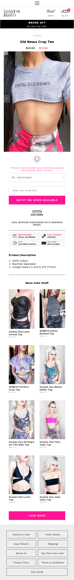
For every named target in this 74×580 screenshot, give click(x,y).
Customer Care (21, 534)
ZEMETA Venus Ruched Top (49, 332)
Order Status (52, 534)
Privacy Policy (21, 562)
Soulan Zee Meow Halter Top (51, 388)
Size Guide (37, 571)
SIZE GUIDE (37, 215)
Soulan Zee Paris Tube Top (50, 443)
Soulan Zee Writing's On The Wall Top (21, 443)
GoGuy (37, 35)
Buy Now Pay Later (52, 553)
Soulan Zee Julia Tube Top (50, 498)
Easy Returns (21, 543)
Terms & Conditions (52, 562)
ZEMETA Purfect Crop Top (19, 388)
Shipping (53, 543)
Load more (37, 515)
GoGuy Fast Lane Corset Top (19, 333)
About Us (21, 553)
